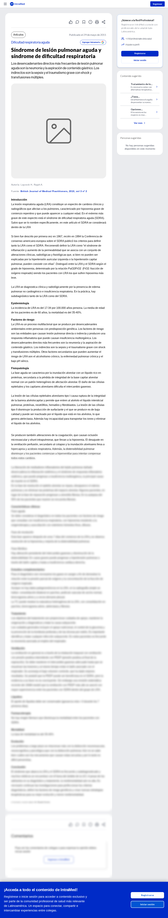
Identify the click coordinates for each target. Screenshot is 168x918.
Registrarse (147, 895)
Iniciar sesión (147, 904)
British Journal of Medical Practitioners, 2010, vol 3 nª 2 (54, 191)
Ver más (138, 123)
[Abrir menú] (5, 4)
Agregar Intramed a (91, 42)
